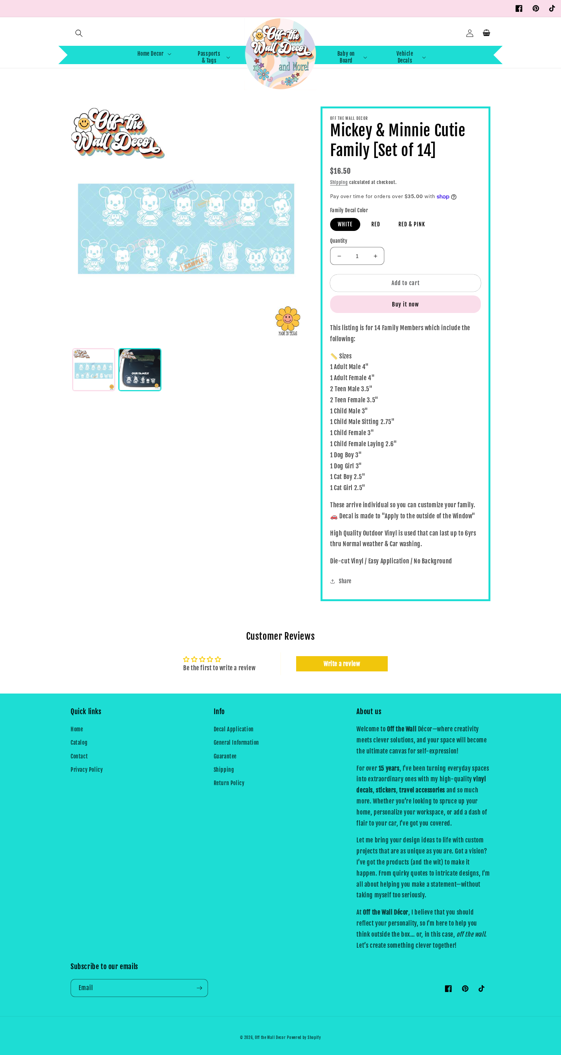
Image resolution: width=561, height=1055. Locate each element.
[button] (79, 33)
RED (375, 224)
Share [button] (345, 581)
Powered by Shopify (304, 1037)
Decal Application (234, 729)
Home (77, 729)
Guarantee (225, 756)
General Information (236, 742)
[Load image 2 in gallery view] (140, 369)
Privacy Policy (87, 769)
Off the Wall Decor (270, 1037)
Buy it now (405, 304)
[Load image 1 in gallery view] (94, 369)
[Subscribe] (199, 988)
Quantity (338, 241)
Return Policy (229, 783)
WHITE (345, 224)
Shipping (339, 182)
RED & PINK (411, 224)
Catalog (79, 742)
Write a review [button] (342, 664)
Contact (79, 756)
